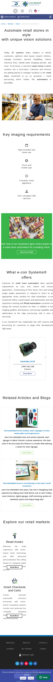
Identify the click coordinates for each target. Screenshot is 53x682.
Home (3, 24)
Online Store (24, 17)
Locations (10, 649)
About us (26, 643)
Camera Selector (9, 17)
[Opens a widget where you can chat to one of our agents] (43, 677)
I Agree (23, 678)
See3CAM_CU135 (27, 361)
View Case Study (26, 252)
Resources (10, 643)
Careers (43, 649)
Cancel (31, 678)
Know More (27, 373)
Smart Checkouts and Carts (14, 588)
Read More (14, 567)
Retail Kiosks (14, 541)
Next (45, 357)
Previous (10, 357)
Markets (10, 24)
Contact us (43, 643)
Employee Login (27, 655)
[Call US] (22, 11)
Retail (18, 24)
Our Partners (26, 649)
